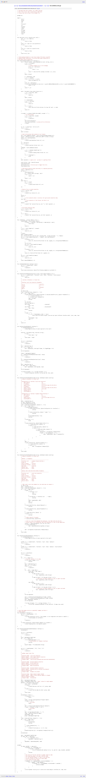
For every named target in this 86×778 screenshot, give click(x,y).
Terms (13, 776)
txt (81, 776)
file (38, 8)
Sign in (83, 1)
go (15, 5)
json (84, 776)
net (48, 5)
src (45, 5)
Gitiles (7, 776)
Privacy (10, 776)
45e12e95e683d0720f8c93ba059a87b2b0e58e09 (30, 5)
